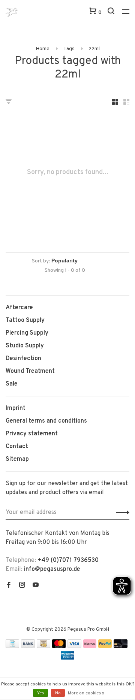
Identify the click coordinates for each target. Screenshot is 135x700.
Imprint (16, 408)
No (58, 693)
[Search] (112, 12)
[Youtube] (36, 586)
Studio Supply (25, 346)
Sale (12, 384)
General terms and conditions (46, 421)
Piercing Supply (27, 333)
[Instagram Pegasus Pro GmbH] (22, 586)
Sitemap (17, 459)
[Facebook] (9, 586)
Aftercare (19, 307)
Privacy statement (32, 434)
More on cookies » (86, 693)
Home (43, 49)
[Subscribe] (120, 512)
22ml (94, 49)
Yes (40, 693)
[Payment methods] (12, 646)
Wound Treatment (30, 371)
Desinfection (23, 358)
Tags (69, 49)
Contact (17, 446)
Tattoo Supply (25, 320)
